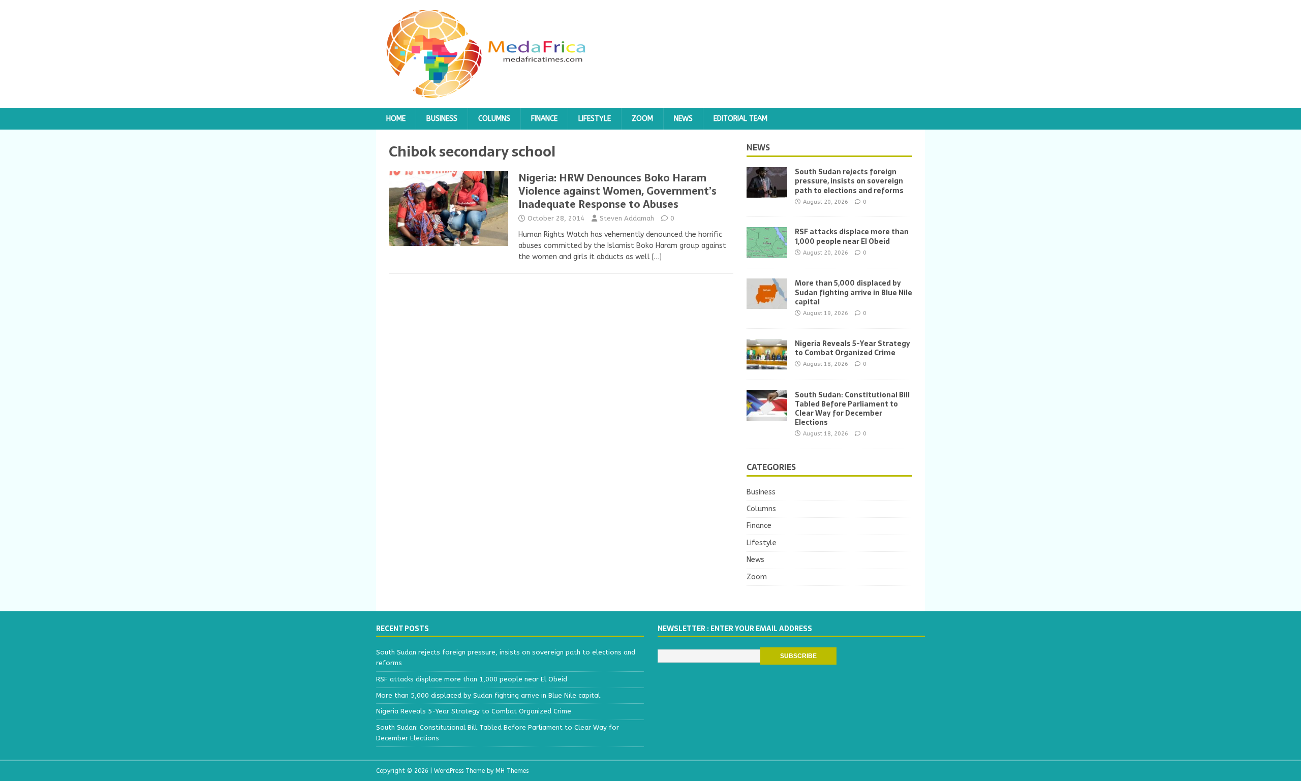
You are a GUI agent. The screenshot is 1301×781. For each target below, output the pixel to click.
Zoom (642, 118)
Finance (544, 118)
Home (396, 118)
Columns (494, 118)
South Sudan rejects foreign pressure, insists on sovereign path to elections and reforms (849, 181)
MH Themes (512, 770)
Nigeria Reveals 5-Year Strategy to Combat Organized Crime (852, 348)
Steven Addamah (627, 218)
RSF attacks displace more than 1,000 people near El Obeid (852, 236)
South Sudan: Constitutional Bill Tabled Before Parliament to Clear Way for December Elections (852, 408)
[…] (657, 257)
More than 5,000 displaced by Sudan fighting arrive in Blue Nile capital (853, 292)
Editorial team (740, 118)
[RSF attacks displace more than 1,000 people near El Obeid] (767, 251)
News (683, 118)
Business (441, 118)
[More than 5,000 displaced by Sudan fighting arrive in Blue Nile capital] (767, 303)
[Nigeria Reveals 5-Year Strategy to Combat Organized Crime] (767, 363)
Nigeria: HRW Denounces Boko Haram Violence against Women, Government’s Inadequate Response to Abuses (617, 191)
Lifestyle (594, 118)
